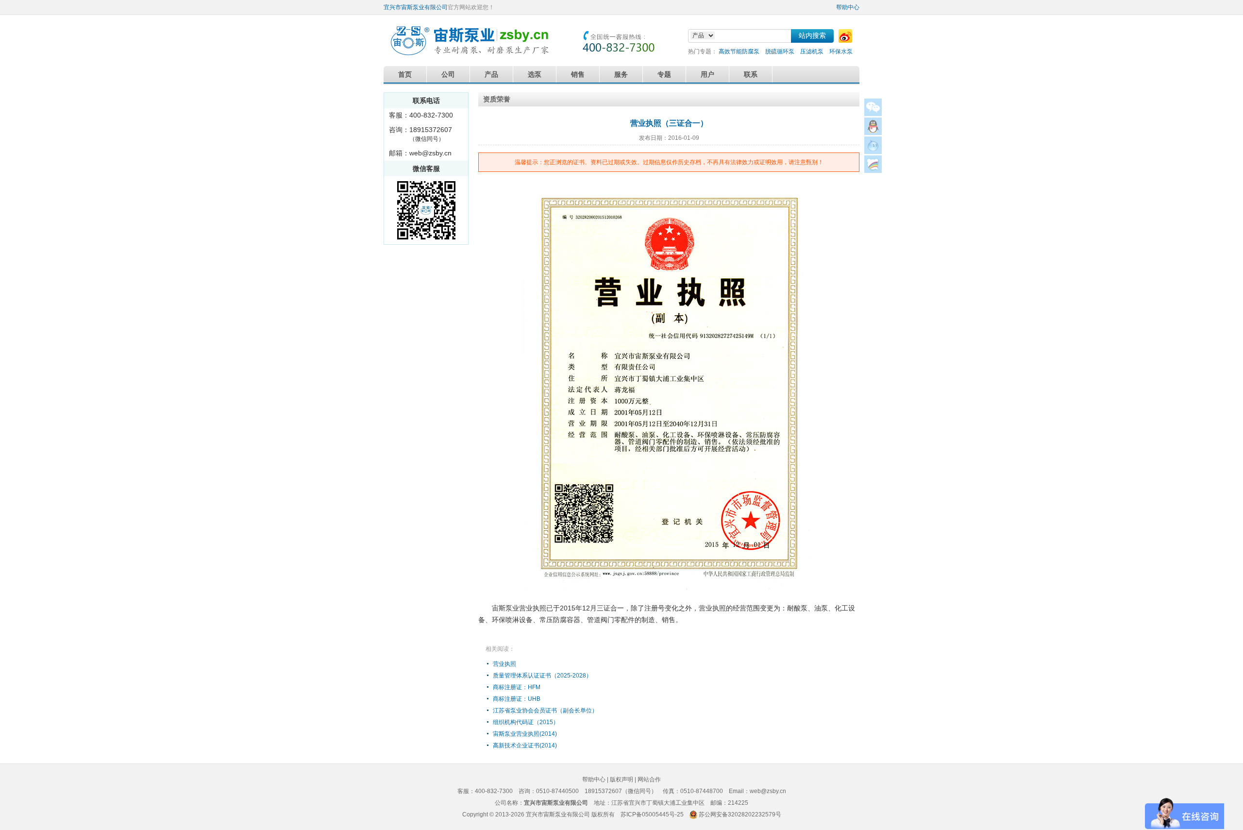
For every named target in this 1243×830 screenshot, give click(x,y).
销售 (578, 74)
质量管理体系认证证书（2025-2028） (542, 675)
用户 (707, 74)
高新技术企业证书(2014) (525, 745)
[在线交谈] (873, 170)
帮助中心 (847, 7)
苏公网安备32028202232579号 (740, 814)
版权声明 (621, 779)
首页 (405, 74)
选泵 (534, 74)
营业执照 (504, 664)
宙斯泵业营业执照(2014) (525, 733)
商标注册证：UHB (516, 698)
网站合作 (649, 779)
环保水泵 (841, 51)
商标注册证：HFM (516, 687)
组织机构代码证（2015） (526, 722)
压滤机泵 (811, 51)
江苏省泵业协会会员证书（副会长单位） (545, 710)
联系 (750, 74)
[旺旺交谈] (873, 151)
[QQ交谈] (873, 132)
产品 (491, 74)
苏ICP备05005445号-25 (652, 814)
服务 (621, 74)
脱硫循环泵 (779, 51)
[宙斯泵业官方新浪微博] (845, 36)
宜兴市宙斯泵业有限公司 (416, 7)
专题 (664, 74)
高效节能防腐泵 (739, 51)
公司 (448, 74)
